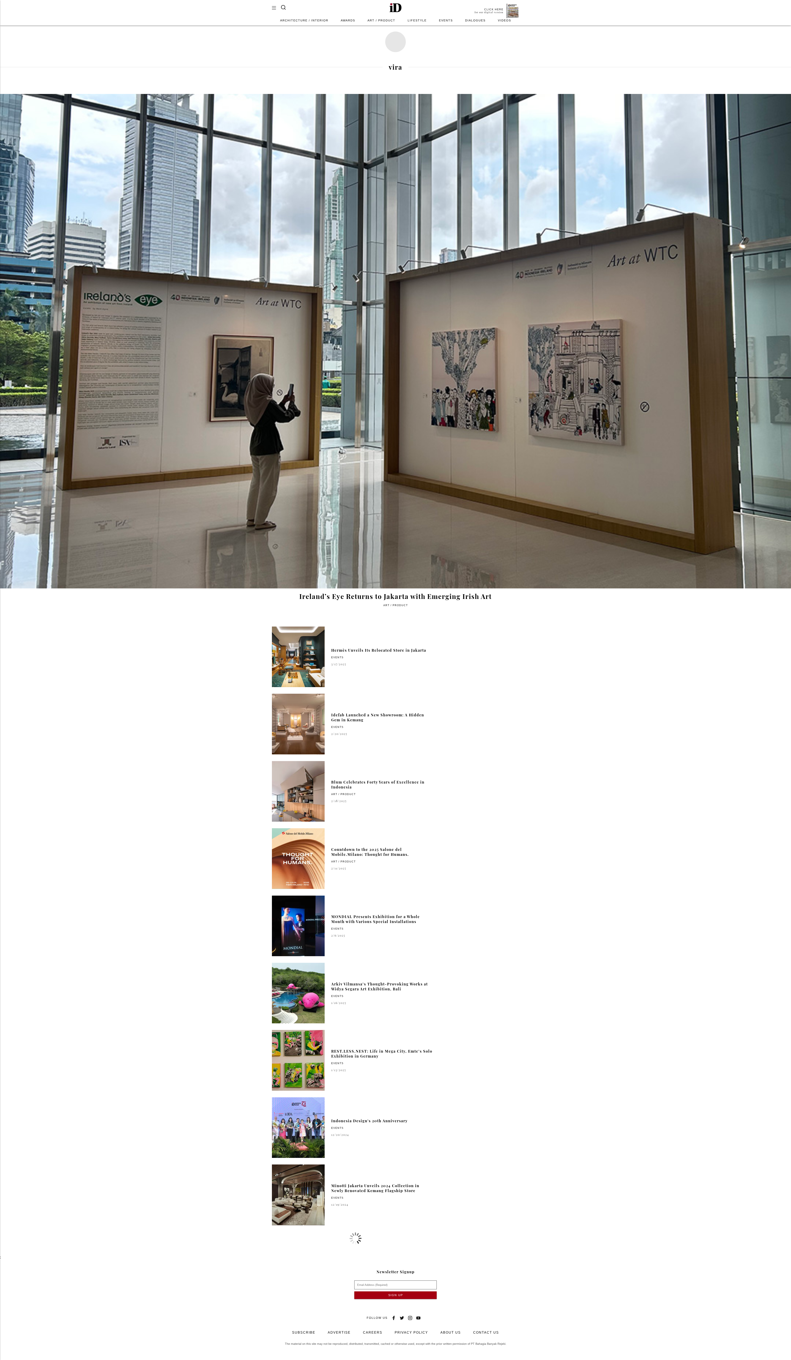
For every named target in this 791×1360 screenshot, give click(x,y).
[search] (286, 7)
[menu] (276, 8)
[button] (395, 8)
